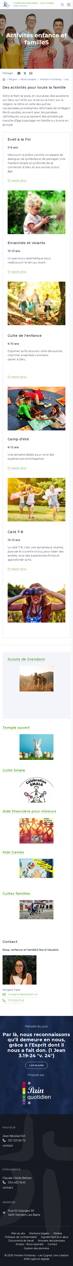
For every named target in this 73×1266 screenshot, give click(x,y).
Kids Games (13, 852)
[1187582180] (36, 600)
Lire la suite (36, 1065)
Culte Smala (14, 770)
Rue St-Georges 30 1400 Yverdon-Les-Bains (24, 1212)
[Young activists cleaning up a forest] (36, 303)
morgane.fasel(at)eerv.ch (23, 994)
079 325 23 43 (16, 1000)
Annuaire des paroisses (51, 1240)
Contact (52, 1244)
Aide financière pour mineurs (29, 811)
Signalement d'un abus (54, 1237)
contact (8, 1145)
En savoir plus (17, 180)
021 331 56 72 (16, 1140)
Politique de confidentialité (21, 1237)
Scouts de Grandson (26, 659)
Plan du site (18, 1233)
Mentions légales (39, 1233)
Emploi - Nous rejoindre (30, 1244)
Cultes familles (16, 893)
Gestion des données (36, 1248)
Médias (57, 1233)
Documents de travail (21, 1240)
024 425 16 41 (16, 1182)
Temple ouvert (16, 728)
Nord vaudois (20, 6)
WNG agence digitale (36, 1259)
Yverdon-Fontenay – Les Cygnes (34, 3)
